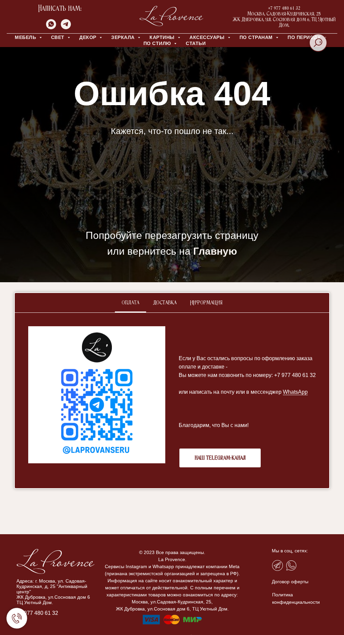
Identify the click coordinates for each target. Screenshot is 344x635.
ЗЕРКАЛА (123, 37)
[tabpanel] (172, 401)
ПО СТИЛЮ (158, 43)
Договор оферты (290, 581)
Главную (215, 251)
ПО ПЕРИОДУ (305, 37)
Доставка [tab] (165, 302)
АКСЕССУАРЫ (207, 37)
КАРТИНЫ (162, 37)
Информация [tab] (206, 302)
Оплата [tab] (130, 302)
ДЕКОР (88, 37)
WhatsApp (295, 392)
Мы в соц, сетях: (290, 550)
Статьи (196, 43)
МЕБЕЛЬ (26, 37)
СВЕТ (58, 37)
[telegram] (66, 27)
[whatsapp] (51, 27)
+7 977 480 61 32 (37, 613)
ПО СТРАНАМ (257, 37)
